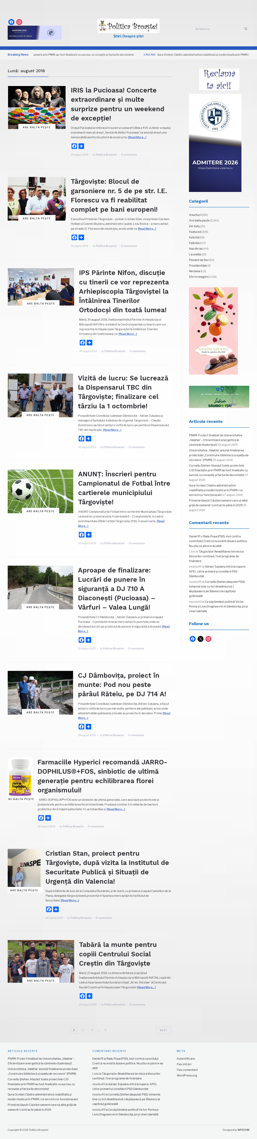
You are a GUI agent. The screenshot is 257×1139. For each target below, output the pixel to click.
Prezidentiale (198, 265)
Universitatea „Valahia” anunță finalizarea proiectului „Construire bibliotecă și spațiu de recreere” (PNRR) (219, 455)
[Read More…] (137, 137)
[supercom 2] (219, 397)
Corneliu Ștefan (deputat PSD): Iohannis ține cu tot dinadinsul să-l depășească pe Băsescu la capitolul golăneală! (126, 1099)
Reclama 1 (195, 271)
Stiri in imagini (198, 276)
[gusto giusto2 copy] (213, 331)
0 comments (129, 154)
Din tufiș (194, 226)
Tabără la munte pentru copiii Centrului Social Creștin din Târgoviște (118, 954)
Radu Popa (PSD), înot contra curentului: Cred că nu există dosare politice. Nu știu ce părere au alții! (218, 541)
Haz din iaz (196, 248)
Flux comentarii (187, 1070)
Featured (195, 232)
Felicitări (195, 237)
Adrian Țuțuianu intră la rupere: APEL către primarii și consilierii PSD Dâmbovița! (217, 571)
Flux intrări (184, 1064)
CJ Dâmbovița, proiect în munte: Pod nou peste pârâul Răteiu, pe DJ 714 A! (122, 685)
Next (163, 1030)
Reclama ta (202, 28)
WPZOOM (243, 1129)
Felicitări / (195, 243)
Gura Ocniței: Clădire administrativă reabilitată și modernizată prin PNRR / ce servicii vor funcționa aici (191, 54)
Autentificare (186, 1058)
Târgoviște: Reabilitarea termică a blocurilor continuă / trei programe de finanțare (216, 556)
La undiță (195, 254)
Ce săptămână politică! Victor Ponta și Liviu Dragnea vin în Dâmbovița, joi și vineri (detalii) (218, 606)
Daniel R (194, 536)
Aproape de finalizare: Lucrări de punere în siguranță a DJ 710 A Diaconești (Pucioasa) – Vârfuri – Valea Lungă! (116, 588)
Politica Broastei (106, 154)
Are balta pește (37, 127)
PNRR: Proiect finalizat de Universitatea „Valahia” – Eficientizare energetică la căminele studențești (215, 440)
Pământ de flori (199, 260)
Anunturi (195, 215)
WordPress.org (187, 1075)
